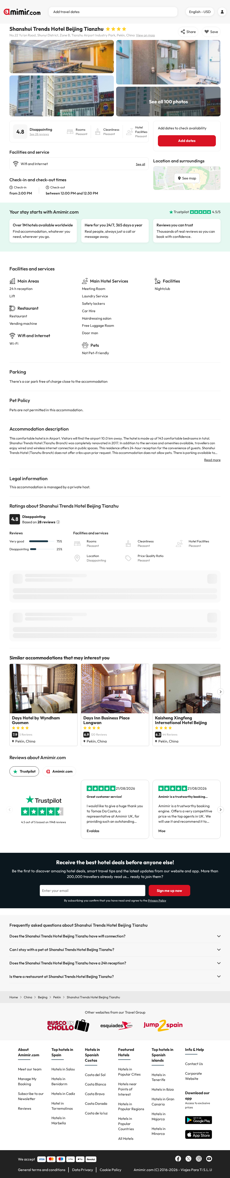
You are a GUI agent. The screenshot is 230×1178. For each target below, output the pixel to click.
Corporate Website (193, 1076)
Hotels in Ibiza (163, 1089)
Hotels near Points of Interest (127, 1089)
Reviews (24, 1108)
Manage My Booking (27, 1081)
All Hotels (125, 1138)
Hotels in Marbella (58, 1120)
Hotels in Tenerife (159, 1077)
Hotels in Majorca (159, 1116)
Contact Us (194, 1063)
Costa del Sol (95, 1074)
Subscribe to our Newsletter (31, 1096)
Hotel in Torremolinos (62, 1106)
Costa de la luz (96, 1113)
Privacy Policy (157, 900)
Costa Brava (94, 1094)
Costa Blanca (95, 1084)
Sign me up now (169, 890)
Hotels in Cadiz (63, 1093)
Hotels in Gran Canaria (163, 1101)
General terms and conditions (41, 1169)
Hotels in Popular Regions (131, 1106)
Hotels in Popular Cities (129, 1071)
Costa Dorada (96, 1103)
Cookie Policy (110, 1169)
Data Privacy (82, 1169)
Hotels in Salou (63, 1069)
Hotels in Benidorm (59, 1081)
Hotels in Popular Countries (126, 1123)
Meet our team (30, 1069)
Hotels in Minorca (159, 1131)
